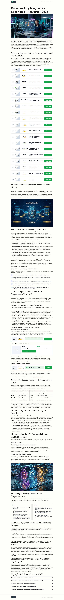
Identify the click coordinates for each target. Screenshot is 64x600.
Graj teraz (48, 367)
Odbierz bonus (48, 69)
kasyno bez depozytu (38, 376)
